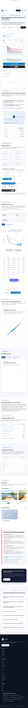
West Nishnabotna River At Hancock (8, 426)
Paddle (3, 662)
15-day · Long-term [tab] (16, 357)
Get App (18, 10)
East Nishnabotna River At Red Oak (8, 431)
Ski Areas (3, 660)
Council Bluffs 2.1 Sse (6, 459)
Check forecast (6, 292)
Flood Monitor (4, 679)
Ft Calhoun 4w (5, 461)
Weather (3, 680)
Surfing (3, 670)
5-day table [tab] (8, 357)
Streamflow (5, 15)
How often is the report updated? (9, 611)
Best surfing (11, 701)
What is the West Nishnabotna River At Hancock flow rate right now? (13, 597)
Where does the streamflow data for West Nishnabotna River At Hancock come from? (13, 607)
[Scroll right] (25, 495)
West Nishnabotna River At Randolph (8, 438)
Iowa (8, 15)
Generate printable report (8, 190)
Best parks (5, 697)
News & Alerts (4, 676)
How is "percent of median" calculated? (10, 619)
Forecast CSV (15, 292)
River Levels (3, 654)
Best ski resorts (6, 695)
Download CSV (14, 66)
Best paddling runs (7, 699)
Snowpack (3, 650)
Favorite (4, 27)
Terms (2, 688)
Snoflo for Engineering (23, 194)
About (2, 685)
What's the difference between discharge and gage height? (14, 615)
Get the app (6, 579)
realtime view (20, 107)
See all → (25, 488)
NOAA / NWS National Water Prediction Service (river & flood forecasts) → (13, 557)
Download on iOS (5, 645)
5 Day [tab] (3, 224)
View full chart (14, 63)
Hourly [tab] (4, 357)
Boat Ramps (3, 666)
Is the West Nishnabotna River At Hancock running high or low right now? (13, 602)
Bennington (4, 466)
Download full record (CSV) (8, 183)
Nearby (22, 27)
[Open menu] (25, 10)
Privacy (3, 689)
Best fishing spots (13, 697)
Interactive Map (4, 675)
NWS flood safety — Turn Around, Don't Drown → (11, 562)
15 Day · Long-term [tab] (9, 224)
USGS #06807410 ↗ (8, 20)
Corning (4, 468)
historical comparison (6, 108)
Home (2, 15)
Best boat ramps (21, 697)
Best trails (5, 701)
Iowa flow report (19, 108)
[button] (15, 492)
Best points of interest (17, 699)
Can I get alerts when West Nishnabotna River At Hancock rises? (13, 628)
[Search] (22, 10)
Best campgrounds (15, 695)
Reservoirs (3, 653)
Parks (2, 667)
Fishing (3, 663)
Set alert (11, 27)
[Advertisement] (14, 4)
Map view (17, 27)
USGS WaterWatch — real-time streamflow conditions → (12, 559)
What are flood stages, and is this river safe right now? (13, 623)
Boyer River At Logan (6, 433)
